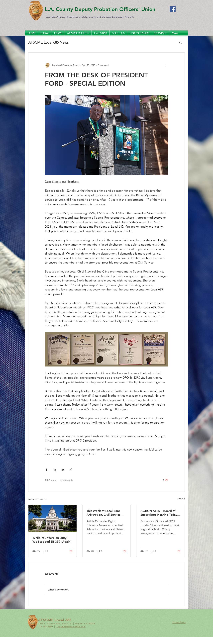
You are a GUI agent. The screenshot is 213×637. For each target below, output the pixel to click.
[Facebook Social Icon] (173, 9)
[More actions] (166, 65)
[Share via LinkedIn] (62, 469)
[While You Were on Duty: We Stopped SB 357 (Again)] (52, 518)
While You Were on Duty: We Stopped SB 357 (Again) (51, 540)
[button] (180, 42)
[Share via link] (71, 469)
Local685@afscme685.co (70, 626)
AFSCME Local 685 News (48, 42)
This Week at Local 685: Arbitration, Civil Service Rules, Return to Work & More (103, 513)
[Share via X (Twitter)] (54, 469)
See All (181, 498)
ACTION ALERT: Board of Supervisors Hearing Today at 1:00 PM (158, 513)
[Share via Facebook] (46, 469)
